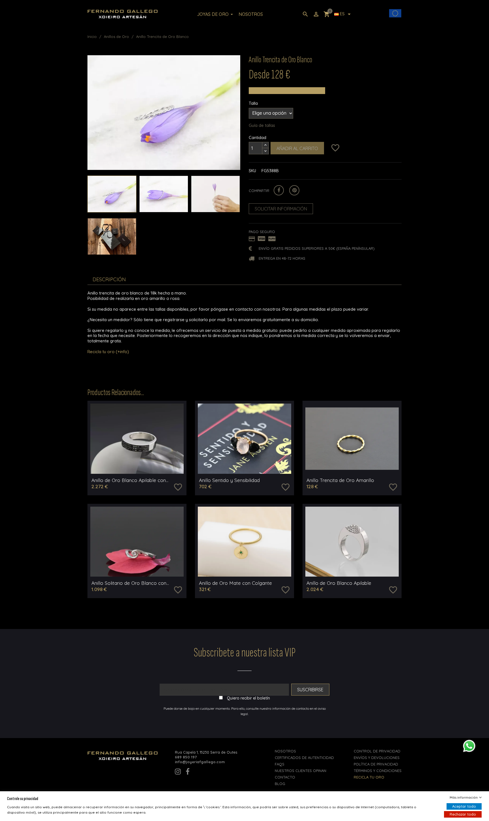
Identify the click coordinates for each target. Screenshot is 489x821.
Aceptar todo (464, 806)
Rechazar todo (463, 814)
